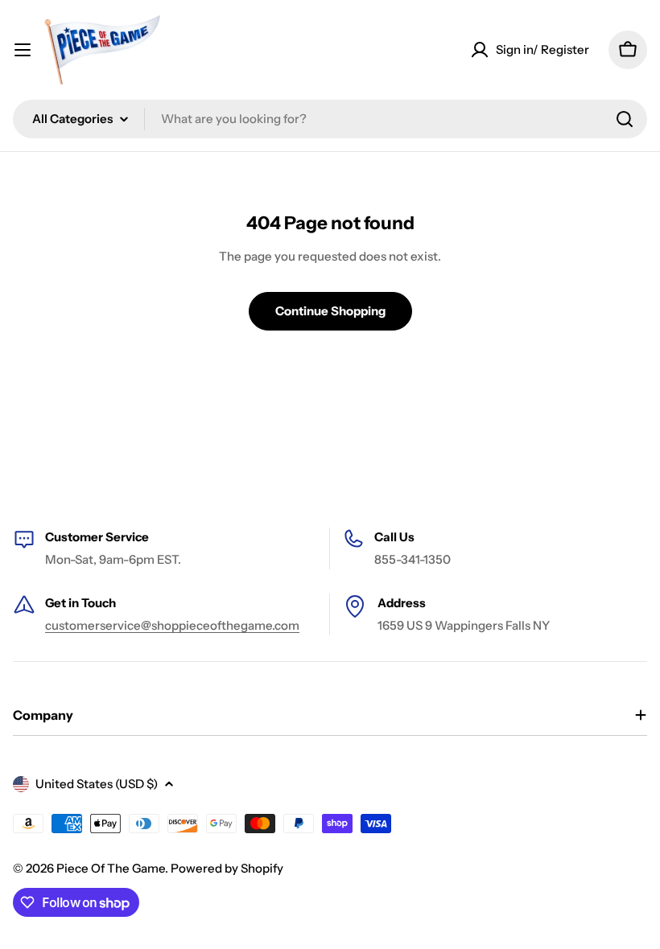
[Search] (624, 119)
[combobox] (330, 119)
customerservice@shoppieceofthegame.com (172, 625)
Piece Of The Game (110, 868)
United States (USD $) (96, 783)
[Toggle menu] (22, 50)
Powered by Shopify (227, 868)
